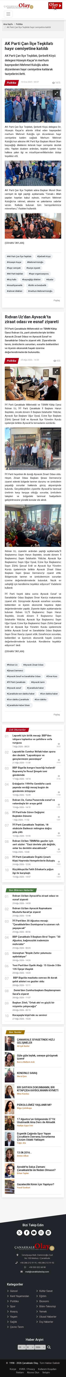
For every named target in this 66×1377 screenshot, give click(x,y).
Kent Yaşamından (19, 1296)
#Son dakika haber (49, 694)
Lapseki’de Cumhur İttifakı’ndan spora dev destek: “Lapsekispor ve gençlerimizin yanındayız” (33, 755)
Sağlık (13, 1321)
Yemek (43, 1311)
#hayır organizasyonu (39, 274)
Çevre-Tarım (17, 1326)
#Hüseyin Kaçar (14, 262)
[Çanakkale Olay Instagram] (40, 1233)
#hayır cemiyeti (14, 268)
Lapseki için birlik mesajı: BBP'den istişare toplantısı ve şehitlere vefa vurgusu (32, 739)
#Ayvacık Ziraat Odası (33, 665)
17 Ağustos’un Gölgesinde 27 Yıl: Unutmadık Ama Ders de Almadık (36, 1122)
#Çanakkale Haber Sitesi (19, 705)
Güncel (14, 1291)
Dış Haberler (46, 1321)
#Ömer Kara (51, 676)
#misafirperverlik (14, 285)
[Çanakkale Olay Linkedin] (47, 1233)
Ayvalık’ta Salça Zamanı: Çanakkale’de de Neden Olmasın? (36, 1169)
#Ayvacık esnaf (14, 688)
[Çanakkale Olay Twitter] (18, 1233)
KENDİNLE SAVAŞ (27, 1074)
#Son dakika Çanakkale (18, 699)
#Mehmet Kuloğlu (35, 262)
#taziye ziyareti (33, 268)
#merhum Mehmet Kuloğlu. (40, 291)
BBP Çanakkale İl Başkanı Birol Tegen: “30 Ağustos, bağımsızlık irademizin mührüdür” (36, 940)
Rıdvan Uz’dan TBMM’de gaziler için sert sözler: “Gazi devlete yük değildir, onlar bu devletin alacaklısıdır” (34, 844)
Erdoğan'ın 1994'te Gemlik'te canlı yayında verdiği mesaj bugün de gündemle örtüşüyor (31, 787)
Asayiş (14, 1311)
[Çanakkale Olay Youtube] (33, 1233)
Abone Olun (33, 1372)
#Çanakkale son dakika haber (20, 694)
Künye (13, 1369)
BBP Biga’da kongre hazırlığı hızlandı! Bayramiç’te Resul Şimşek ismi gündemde (33, 771)
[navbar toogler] (8, 14)
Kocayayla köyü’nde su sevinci (29, 1015)
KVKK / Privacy (27, 1369)
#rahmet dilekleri (14, 291)
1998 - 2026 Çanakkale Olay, (23, 1363)
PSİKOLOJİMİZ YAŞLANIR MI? (34, 1106)
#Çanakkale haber (35, 688)
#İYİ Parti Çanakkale (16, 682)
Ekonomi (44, 1301)
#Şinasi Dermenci (15, 670)
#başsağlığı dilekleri (31, 279)
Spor (12, 1306)
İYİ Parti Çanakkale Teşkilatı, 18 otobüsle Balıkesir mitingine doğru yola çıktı (32, 828)
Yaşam (13, 1316)
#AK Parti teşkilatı (15, 274)
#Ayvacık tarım (38, 682)
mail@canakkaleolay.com (37, 1272)
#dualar (49, 279)
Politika (19, 24)
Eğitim (42, 1296)
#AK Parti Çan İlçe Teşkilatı (19, 256)
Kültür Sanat (46, 1291)
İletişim (46, 1372)
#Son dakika (40, 699)
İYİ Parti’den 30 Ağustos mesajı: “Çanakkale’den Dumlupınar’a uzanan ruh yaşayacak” (35, 924)
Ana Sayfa (8, 24)
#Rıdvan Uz (12, 665)
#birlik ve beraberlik (37, 285)
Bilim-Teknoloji (47, 1306)
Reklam (20, 1372)
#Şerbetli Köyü (44, 256)
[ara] (49, 1347)
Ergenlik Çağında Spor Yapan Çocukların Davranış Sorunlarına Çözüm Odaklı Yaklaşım (36, 1138)
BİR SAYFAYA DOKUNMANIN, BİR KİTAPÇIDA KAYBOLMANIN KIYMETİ (37, 1090)
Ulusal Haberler (47, 1316)
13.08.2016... (24, 1154)
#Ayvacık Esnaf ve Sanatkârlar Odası (24, 676)
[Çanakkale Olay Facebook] (25, 1233)
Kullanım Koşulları (47, 1369)
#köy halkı (11, 279)
